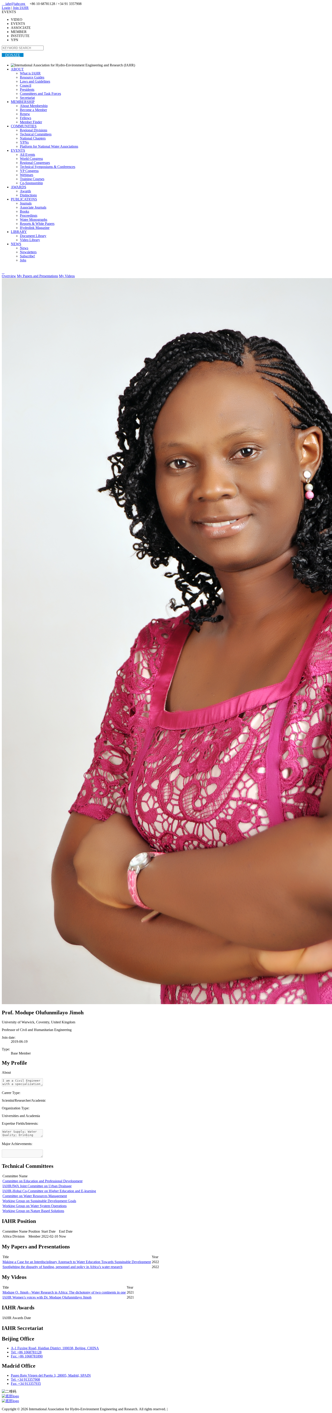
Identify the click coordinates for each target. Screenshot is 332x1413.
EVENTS (18, 150)
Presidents (27, 89)
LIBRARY (19, 232)
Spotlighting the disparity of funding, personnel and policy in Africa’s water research (62, 1267)
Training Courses (32, 179)
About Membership (34, 106)
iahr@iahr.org (14, 4)
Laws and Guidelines (35, 81)
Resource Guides (32, 77)
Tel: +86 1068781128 (26, 1352)
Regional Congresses (35, 163)
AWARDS (18, 187)
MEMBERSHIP (23, 102)
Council (25, 85)
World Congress (31, 159)
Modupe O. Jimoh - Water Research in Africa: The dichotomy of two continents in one (64, 1292)
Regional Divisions (33, 130)
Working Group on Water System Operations (34, 1206)
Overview (9, 276)
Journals (26, 203)
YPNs (24, 142)
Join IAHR (21, 8)
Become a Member (33, 110)
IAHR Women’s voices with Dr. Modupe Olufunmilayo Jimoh (46, 1297)
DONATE (12, 55)
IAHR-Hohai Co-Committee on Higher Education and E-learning (49, 1191)
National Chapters (33, 138)
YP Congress (29, 171)
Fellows (25, 118)
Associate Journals (33, 207)
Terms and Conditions (184, 1409)
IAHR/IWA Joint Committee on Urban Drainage (37, 1186)
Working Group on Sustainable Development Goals (39, 1201)
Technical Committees (35, 134)
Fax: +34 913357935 (26, 1383)
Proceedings (28, 215)
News (24, 248)
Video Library (30, 240)
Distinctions (28, 195)
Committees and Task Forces (40, 93)
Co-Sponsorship (31, 183)
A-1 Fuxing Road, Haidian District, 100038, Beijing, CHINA (55, 1348)
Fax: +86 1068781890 (27, 1356)
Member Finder (31, 122)
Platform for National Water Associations (49, 146)
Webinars (26, 175)
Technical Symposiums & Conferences (47, 167)
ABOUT (17, 69)
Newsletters (28, 252)
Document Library (33, 236)
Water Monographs (33, 219)
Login (6, 8)
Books (24, 211)
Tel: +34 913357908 (25, 1379)
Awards (25, 191)
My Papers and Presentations (37, 276)
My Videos (67, 276)
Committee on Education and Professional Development (42, 1181)
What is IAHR (30, 73)
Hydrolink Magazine (34, 228)
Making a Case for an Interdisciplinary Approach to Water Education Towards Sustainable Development (76, 1262)
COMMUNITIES (24, 126)
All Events (27, 154)
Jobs (23, 260)
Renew (25, 114)
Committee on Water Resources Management (34, 1196)
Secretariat (27, 98)
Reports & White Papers (37, 224)
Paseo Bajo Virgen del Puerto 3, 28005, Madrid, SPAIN (51, 1375)
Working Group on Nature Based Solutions (33, 1211)
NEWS (16, 244)
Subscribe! (27, 256)
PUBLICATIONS (24, 199)
